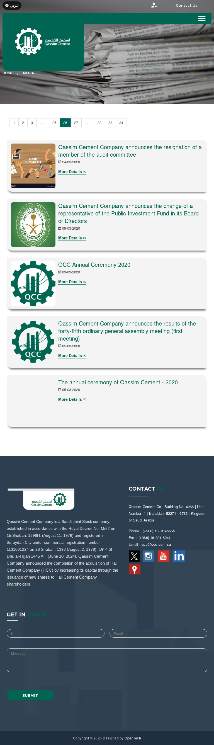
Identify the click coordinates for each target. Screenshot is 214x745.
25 (54, 122)
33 (110, 122)
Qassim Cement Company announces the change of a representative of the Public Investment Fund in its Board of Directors (128, 213)
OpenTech (133, 738)
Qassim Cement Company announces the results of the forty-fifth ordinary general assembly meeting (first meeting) (127, 330)
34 (121, 122)
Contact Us (186, 5)
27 (76, 122)
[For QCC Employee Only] (148, 6)
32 (99, 122)
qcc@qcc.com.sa (156, 544)
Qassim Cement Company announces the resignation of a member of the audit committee (130, 150)
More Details (70, 171)
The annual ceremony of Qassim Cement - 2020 (118, 382)
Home (8, 73)
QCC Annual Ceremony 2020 (94, 264)
